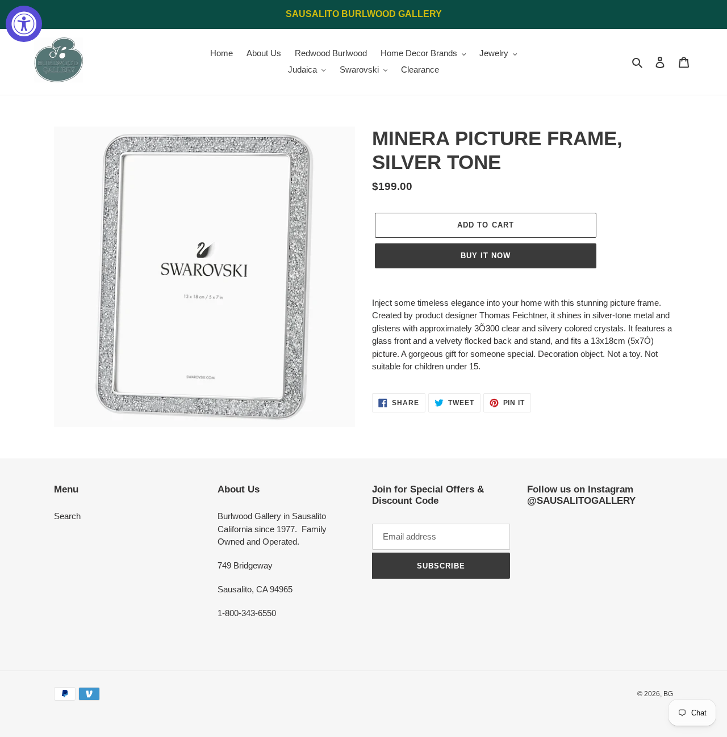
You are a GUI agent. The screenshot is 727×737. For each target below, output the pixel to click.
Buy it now (486, 255)
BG (668, 694)
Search (67, 516)
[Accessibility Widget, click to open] (24, 24)
